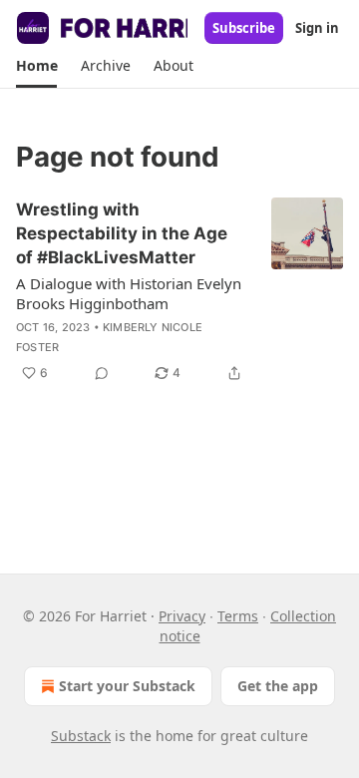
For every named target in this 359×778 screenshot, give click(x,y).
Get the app (277, 685)
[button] (36, 66)
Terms (237, 615)
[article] (179, 291)
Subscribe (243, 28)
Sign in (317, 28)
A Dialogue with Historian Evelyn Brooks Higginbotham (128, 293)
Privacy (182, 615)
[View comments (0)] (102, 373)
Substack (81, 735)
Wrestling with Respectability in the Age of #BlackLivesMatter (121, 233)
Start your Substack (127, 685)
